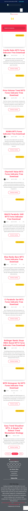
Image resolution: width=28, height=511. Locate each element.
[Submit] (23, 28)
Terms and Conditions (19, 502)
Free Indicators (19, 35)
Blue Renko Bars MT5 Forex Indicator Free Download (14, 259)
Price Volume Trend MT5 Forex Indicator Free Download (14, 92)
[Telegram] (17, 464)
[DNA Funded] (14, 14)
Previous (8, 453)
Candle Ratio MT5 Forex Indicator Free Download (14, 51)
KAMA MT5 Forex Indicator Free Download (14, 132)
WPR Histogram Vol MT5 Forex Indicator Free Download (14, 385)
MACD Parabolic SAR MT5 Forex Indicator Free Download (14, 216)
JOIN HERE (21, 1)
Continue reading (14, 68)
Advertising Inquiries (14, 504)
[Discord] (19, 464)
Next (21, 453)
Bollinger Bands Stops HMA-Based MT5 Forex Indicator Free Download (14, 342)
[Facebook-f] (8, 464)
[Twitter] (11, 464)
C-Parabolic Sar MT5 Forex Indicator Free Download (14, 301)
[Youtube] (14, 464)
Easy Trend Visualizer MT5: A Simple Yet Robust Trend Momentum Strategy (14, 429)
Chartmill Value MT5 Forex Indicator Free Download (14, 174)
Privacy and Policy (7, 502)
